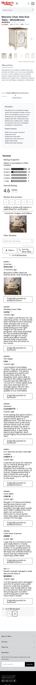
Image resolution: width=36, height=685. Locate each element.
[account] (29, 4)
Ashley (6, 24)
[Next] (31, 38)
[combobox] (18, 10)
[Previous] (4, 38)
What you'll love (7, 65)
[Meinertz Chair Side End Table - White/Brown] (18, 38)
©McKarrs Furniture (7, 676)
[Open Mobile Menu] (32, 3)
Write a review (22, 22)
